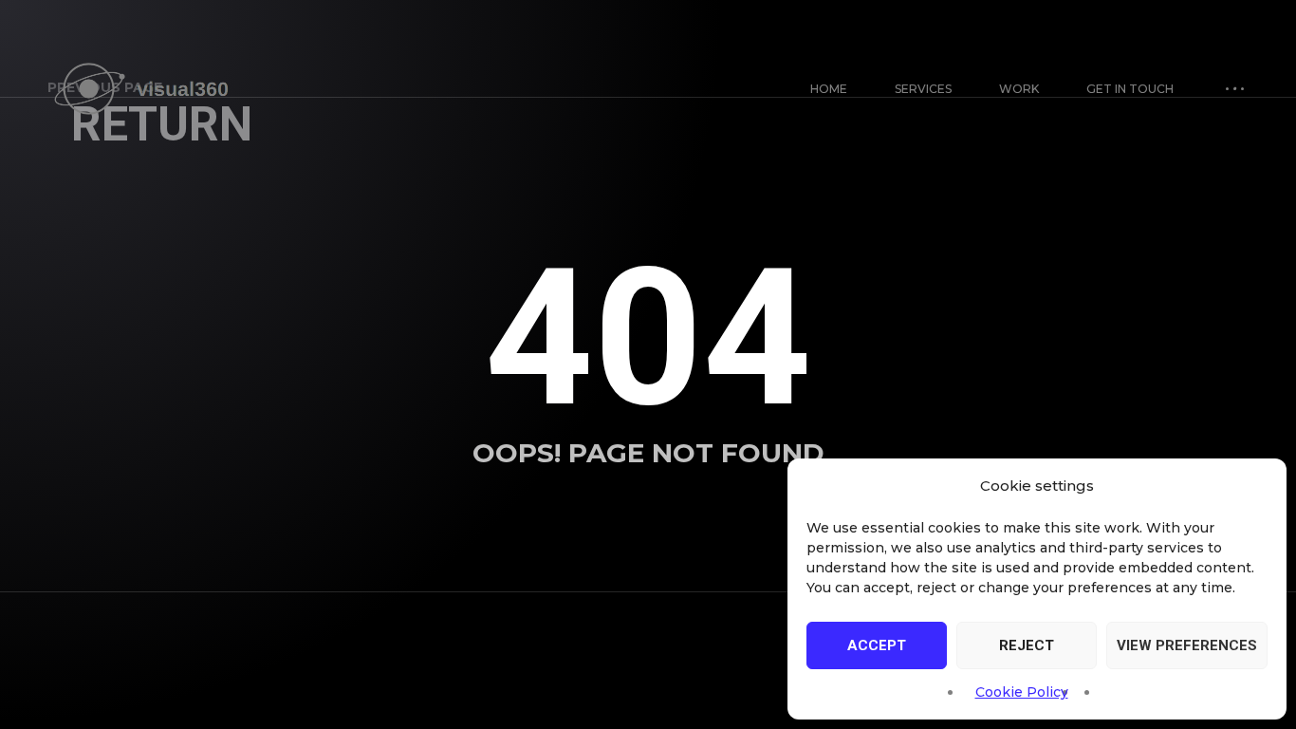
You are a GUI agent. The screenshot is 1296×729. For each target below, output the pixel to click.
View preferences (1187, 645)
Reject (1026, 645)
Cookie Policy (1021, 692)
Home (828, 89)
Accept (876, 645)
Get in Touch (1130, 89)
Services (923, 89)
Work (1019, 89)
